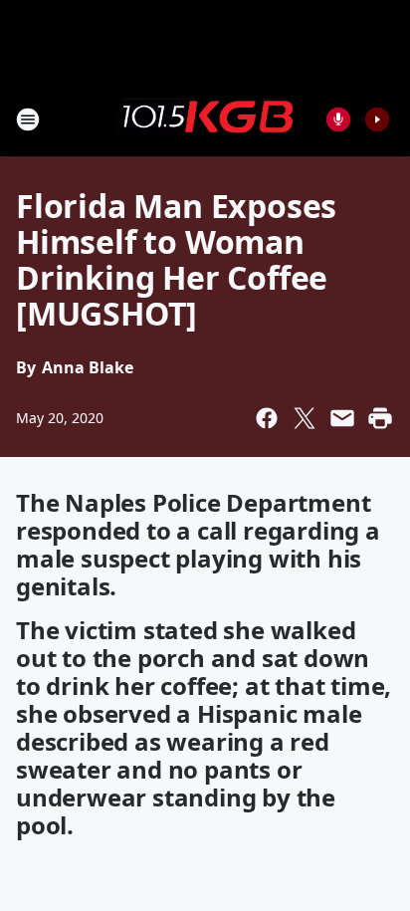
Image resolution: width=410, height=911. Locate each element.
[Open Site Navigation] (28, 119)
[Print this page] (380, 418)
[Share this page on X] (304, 418)
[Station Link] (205, 118)
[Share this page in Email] (342, 418)
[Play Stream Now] (377, 119)
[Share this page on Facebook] (267, 418)
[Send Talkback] (338, 119)
